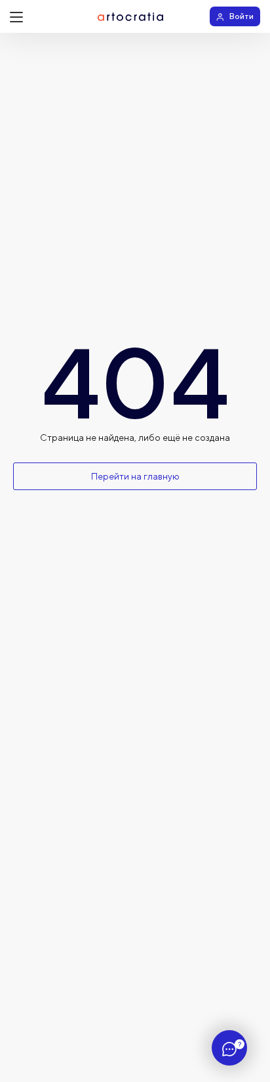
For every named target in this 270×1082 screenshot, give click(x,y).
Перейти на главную (135, 476)
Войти (241, 16)
